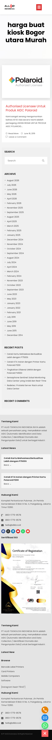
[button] (39, 7)
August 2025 (13, 216)
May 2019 (11, 326)
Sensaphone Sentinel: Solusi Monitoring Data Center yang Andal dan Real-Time (26, 379)
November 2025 (15, 207)
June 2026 (12, 189)
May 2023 (11, 298)
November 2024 (15, 244)
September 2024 (15, 253)
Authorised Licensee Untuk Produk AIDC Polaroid (26, 108)
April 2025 (12, 221)
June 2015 (12, 330)
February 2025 (14, 230)
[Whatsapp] (23, 531)
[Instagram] (8, 531)
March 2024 (13, 271)
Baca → (7, 465)
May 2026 (11, 194)
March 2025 (13, 226)
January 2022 (13, 307)
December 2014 (15, 335)
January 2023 (13, 303)
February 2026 (14, 203)
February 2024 (14, 276)
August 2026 (13, 180)
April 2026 (12, 198)
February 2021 (14, 312)
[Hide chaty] (45, 733)
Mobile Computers (10, 676)
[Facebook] (3, 531)
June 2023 (12, 294)
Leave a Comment (18, 136)
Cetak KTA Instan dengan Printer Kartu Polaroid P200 (26, 363)
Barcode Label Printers (12, 666)
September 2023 (15, 289)
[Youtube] (18, 531)
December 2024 (15, 239)
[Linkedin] (13, 531)
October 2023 (14, 285)
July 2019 (11, 317)
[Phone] (45, 710)
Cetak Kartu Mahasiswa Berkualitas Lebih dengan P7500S (24, 356)
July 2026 (11, 185)
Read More (13, 133)
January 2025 (13, 235)
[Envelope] (28, 531)
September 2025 (15, 212)
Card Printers (8, 671)
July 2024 (11, 262)
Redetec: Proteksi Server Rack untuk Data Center (25, 387)
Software (5, 680)
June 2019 (11, 321)
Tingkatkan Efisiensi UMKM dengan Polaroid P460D (24, 371)
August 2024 (13, 257)
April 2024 (12, 266)
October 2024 (14, 248)
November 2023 (15, 280)
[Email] (45, 717)
